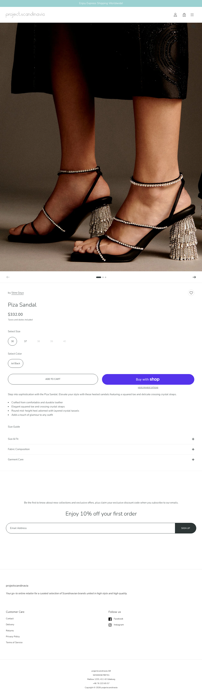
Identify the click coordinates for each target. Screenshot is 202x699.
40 (64, 341)
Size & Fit (13, 439)
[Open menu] (192, 15)
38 (38, 341)
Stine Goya (17, 293)
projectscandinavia (109, 687)
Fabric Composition (19, 449)
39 (51, 341)
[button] (194, 277)
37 (25, 341)
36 (12, 341)
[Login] (175, 15)
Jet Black (15, 363)
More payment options (148, 387)
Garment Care (15, 459)
